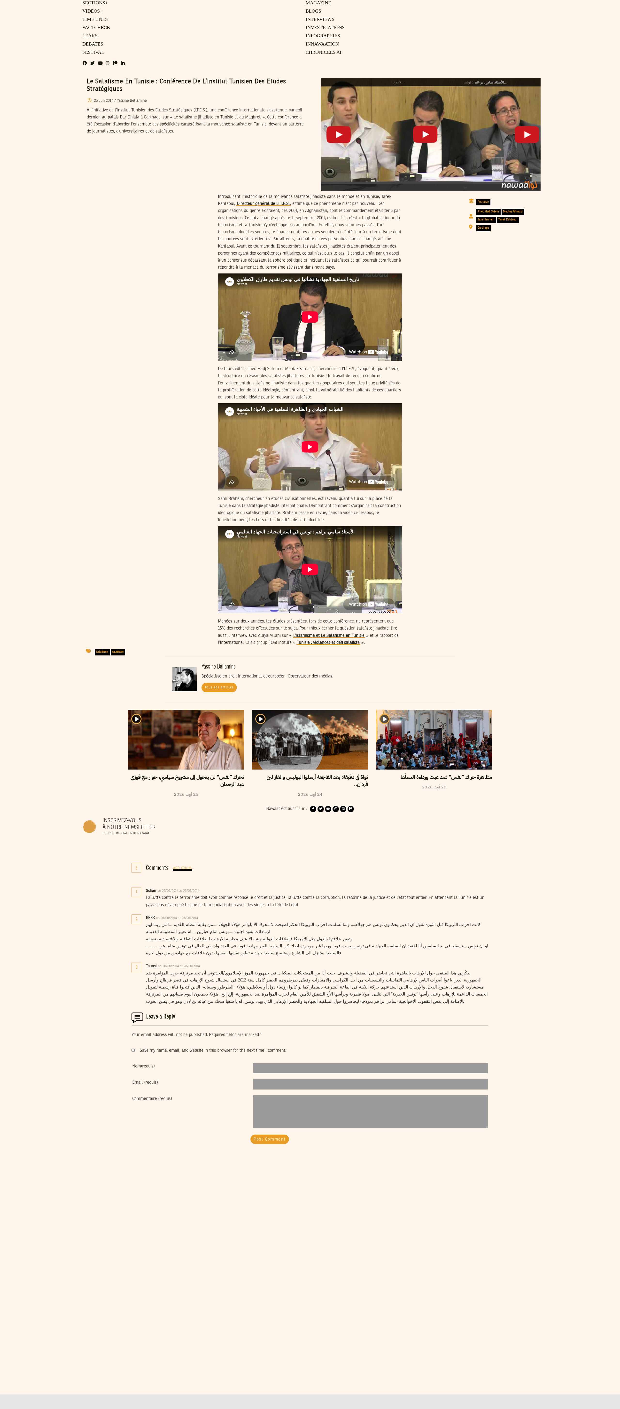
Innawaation (321, 44)
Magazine (317, 3)
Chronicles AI (323, 52)
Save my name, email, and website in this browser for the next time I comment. (213, 1050)
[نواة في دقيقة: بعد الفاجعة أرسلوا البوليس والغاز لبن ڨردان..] (310, 739)
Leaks (89, 36)
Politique (483, 202)
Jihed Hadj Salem (488, 211)
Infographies (322, 36)
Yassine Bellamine (132, 101)
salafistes (118, 652)
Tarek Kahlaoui (507, 219)
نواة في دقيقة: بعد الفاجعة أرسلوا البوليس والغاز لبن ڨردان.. (317, 780)
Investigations (324, 27)
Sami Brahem (486, 219)
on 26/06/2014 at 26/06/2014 (178, 891)
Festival (92, 52)
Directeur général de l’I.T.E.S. (263, 204)
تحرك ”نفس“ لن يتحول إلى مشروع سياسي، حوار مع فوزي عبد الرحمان (187, 780)
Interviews (319, 19)
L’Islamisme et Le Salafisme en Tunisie (328, 635)
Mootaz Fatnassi (513, 211)
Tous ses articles (219, 687)
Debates (91, 44)
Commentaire (152, 1099)
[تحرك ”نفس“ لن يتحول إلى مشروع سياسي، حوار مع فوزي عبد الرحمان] (186, 739)
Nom (143, 1066)
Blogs (313, 11)
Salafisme (102, 652)
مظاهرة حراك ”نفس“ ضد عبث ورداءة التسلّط (446, 777)
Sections (94, 3)
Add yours (182, 868)
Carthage (483, 227)
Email (145, 1082)
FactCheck (95, 27)
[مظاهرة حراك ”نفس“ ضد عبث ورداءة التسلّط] (434, 739)
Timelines (94, 19)
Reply (211, 891)
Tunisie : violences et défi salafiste (328, 642)
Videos (91, 11)
